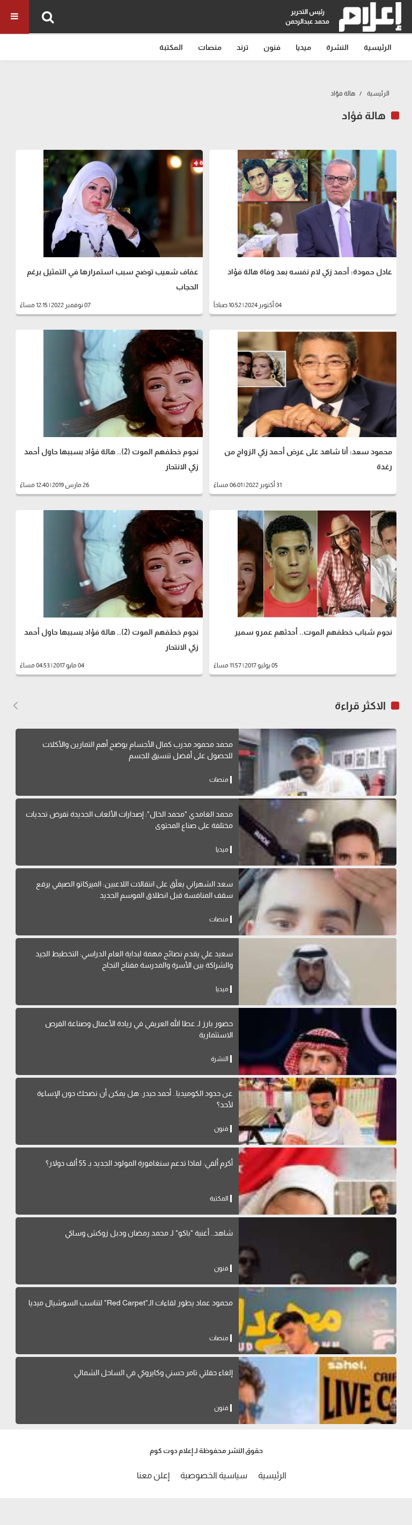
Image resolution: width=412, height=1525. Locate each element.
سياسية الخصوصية (213, 1475)
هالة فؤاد (342, 93)
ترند (242, 47)
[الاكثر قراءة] (15, 705)
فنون (272, 47)
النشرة (337, 47)
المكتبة (171, 47)
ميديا (303, 47)
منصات (210, 47)
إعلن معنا (153, 1475)
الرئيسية (378, 47)
